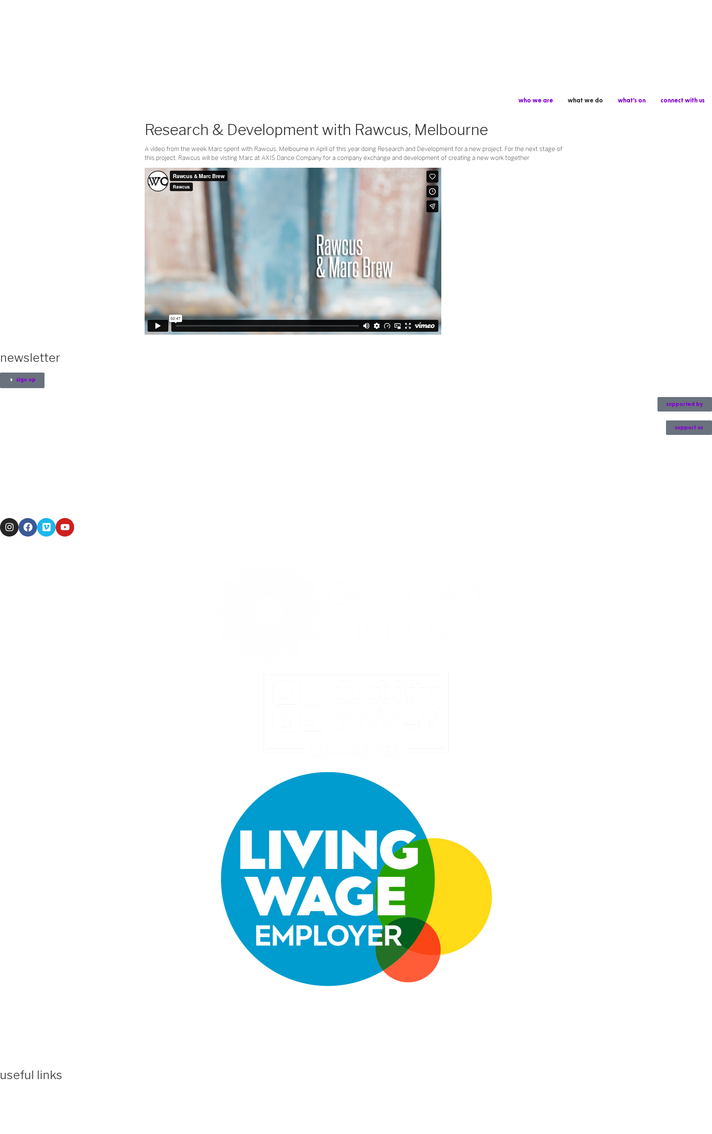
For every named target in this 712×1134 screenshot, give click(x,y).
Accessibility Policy (26, 1085)
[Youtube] (65, 527)
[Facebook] (28, 527)
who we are (535, 101)
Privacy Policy (20, 1094)
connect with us (682, 101)
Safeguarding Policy (29, 1103)
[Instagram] (9, 527)
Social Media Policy (28, 1112)
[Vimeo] (46, 527)
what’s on (632, 101)
